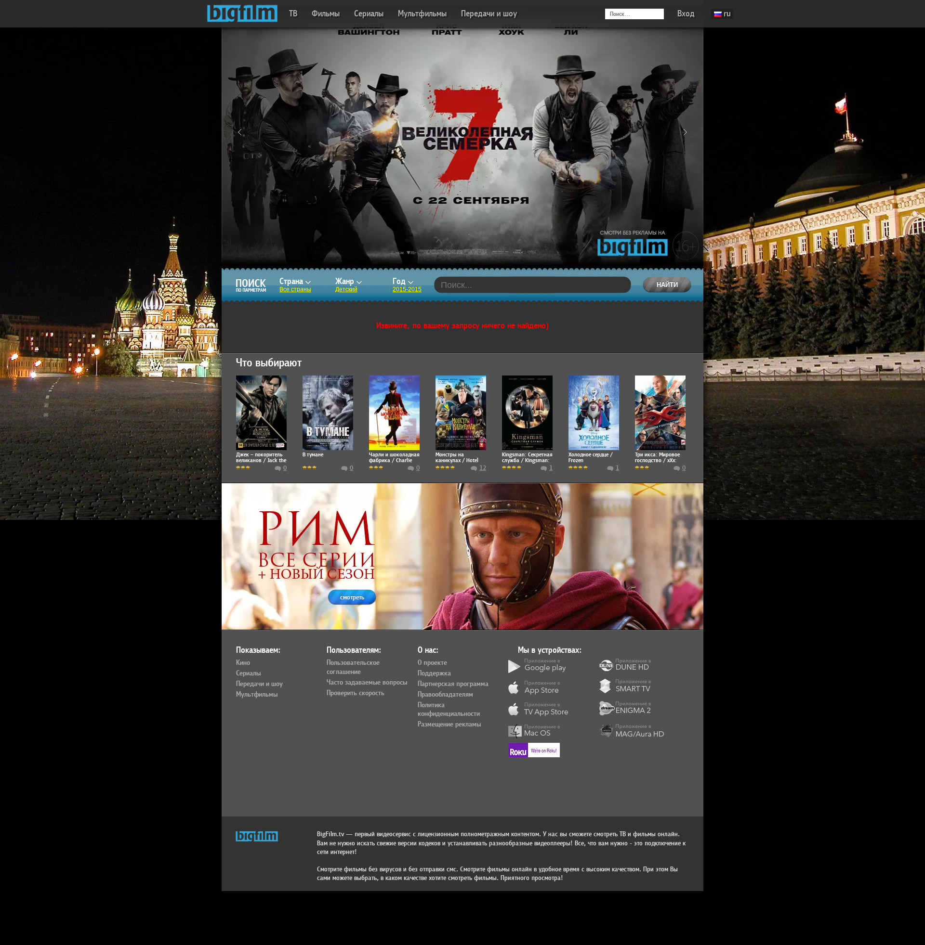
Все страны (295, 289)
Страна (292, 281)
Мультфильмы (422, 14)
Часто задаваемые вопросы (367, 682)
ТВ (293, 14)
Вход (686, 14)
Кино (243, 663)
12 (482, 468)
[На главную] (242, 14)
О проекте (432, 663)
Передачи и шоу (489, 14)
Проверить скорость (355, 693)
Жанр (346, 281)
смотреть (352, 597)
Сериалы (368, 14)
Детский (346, 289)
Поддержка (434, 673)
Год (400, 281)
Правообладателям (445, 694)
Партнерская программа (453, 684)
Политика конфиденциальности (449, 710)
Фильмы (326, 14)
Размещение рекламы (449, 724)
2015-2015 (407, 289)
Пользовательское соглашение (353, 667)
